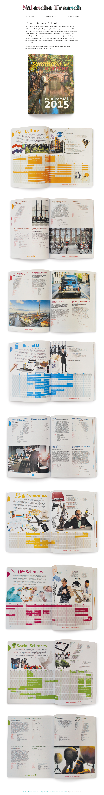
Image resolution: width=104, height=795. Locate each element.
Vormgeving (29, 16)
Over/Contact (73, 16)
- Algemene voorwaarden (74, 791)
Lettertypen (51, 16)
